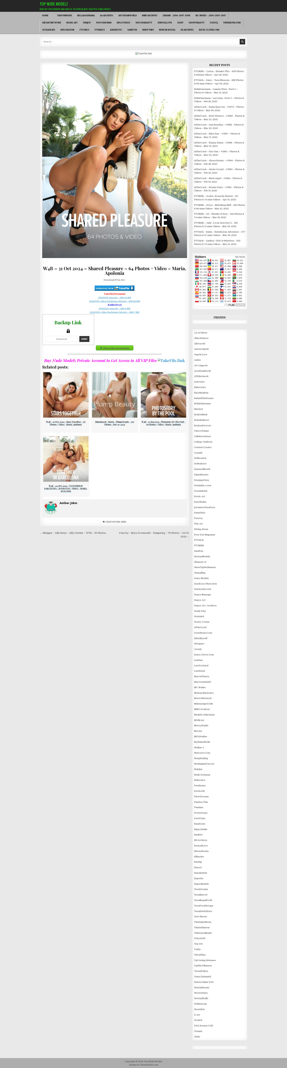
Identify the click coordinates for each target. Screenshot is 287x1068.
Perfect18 (199, 791)
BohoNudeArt (201, 420)
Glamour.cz (200, 562)
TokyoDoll (199, 938)
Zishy (180, 22)
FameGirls (199, 512)
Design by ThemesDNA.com (143, 1065)
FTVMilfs (100, 29)
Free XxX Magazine (204, 534)
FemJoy (87, 22)
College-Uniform (203, 442)
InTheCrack (200, 627)
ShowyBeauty (196, 22)
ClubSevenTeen (202, 436)
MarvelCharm (201, 676)
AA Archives (106, 15)
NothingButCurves (204, 764)
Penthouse (200, 785)
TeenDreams (201, 889)
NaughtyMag (201, 758)
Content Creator (203, 447)
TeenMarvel (200, 894)
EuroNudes (200, 502)
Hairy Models (201, 578)
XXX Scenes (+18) (203, 1025)
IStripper (199, 643)
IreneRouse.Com (203, 633)
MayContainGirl (202, 682)
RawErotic (116, 29)
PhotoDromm (103, 22)
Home (45, 15)
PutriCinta (199, 818)
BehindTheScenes (203, 398)
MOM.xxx (199, 720)
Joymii (197, 649)
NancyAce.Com (202, 753)
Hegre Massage (202, 594)
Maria (123, 521)
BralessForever (202, 425)
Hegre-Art (72, 22)
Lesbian (198, 660)
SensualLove (164, 22)
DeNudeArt (200, 463)
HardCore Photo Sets (205, 584)
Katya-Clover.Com (209, 29)
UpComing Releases (205, 960)
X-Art (197, 1015)
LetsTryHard (201, 665)
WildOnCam (200, 1004)
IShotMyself (200, 638)
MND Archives (149, 15)
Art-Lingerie (201, 365)
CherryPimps (201, 431)
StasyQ (214, 22)
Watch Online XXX (204, 982)
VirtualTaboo (201, 971)
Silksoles (199, 856)
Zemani (198, 1031)
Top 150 (198, 944)
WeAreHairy (201, 993)
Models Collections (204, 714)
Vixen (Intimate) (202, 976)
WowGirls (199, 1009)
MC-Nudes (200, 687)
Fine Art (198, 523)
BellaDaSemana (86, 15)
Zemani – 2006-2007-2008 (176, 15)
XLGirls (198, 1020)
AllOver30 (199, 343)
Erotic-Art (199, 496)
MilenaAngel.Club (203, 703)
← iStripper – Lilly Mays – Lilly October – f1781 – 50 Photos (73, 533)
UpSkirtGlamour (203, 965)
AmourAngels (201, 349)
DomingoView (201, 480)
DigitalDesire (201, 474)
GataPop (198, 551)
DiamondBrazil (202, 469)
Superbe (198, 878)
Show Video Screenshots (116, 348)
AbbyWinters (201, 338)
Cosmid (198, 453)
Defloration (67, 29)
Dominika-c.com (202, 485)
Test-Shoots (200, 916)
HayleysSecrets (202, 589)
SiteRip (198, 862)
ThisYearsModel (203, 933)
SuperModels (201, 884)
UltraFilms (48, 29)
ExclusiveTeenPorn (204, 507)
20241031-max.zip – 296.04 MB (114, 297)
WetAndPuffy (201, 998)
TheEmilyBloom (232, 22)
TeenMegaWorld (203, 900)
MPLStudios (123, 22)
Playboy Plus (201, 802)
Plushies (198, 807)
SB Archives (187, 29)
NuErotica (199, 780)
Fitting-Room (201, 529)
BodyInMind (200, 414)
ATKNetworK (201, 376)
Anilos (197, 360)
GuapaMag (199, 573)
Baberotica (200, 387)
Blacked (198, 409)
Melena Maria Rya (203, 693)
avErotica (199, 382)
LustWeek (199, 671)
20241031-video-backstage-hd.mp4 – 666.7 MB (114, 312)
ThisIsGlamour (202, 927)
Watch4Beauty (144, 22)
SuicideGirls (200, 873)
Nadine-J (199, 747)
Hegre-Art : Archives (205, 605)
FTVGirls (84, 29)
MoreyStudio (201, 725)
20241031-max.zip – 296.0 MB (114, 308)
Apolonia (116, 521)
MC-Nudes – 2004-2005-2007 (210, 15)
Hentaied (199, 616)
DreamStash (200, 491)
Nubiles (198, 769)
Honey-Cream (201, 622)
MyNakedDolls (202, 742)
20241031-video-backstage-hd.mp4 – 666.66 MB (114, 301)
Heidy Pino (148, 29)
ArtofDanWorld (127, 15)
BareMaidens (201, 392)
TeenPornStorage (203, 905)
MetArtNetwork (51, 22)
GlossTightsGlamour (205, 567)
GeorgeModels (202, 556)
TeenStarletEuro (203, 911)
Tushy (197, 949)
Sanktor (132, 29)
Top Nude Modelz (54, 4)
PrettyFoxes (200, 813)
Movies (198, 731)
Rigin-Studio (200, 829)
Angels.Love (200, 354)
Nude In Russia (167, 29)
